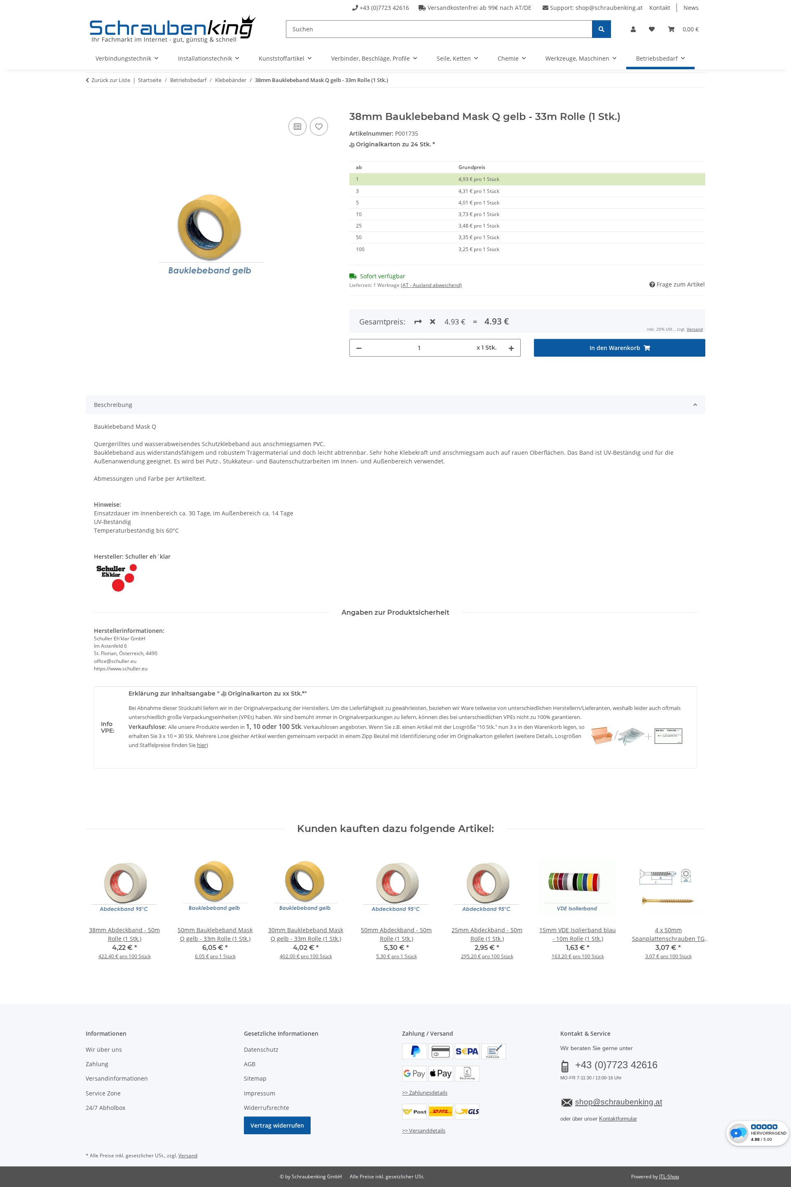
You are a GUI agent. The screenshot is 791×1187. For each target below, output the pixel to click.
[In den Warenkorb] (92, 106)
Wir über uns (104, 1049)
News (691, 8)
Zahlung (97, 1064)
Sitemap (255, 1078)
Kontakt (659, 8)
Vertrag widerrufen (277, 1125)
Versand (695, 329)
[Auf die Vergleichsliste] (297, 127)
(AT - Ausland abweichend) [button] (431, 285)
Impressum (259, 1093)
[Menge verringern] (359, 347)
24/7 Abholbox (105, 1108)
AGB (249, 1064)
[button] (633, 29)
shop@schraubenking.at (609, 8)
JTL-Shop (669, 1176)
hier (201, 745)
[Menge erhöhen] (511, 347)
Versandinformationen (117, 1078)
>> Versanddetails (423, 1130)
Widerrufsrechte (266, 1108)
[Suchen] (601, 29)
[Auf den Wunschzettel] (319, 127)
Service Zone (103, 1093)
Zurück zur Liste (110, 80)
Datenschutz (261, 1049)
